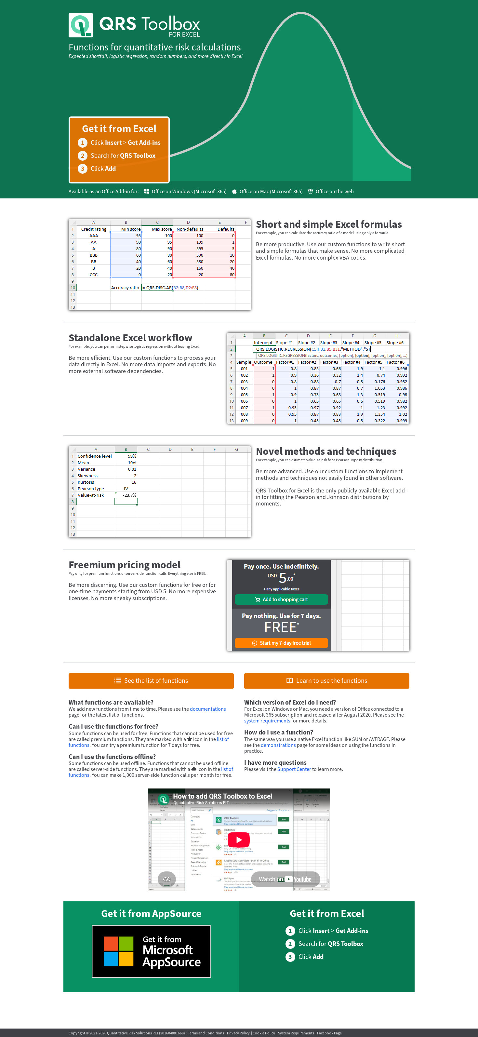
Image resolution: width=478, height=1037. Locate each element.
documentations (208, 709)
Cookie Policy (264, 1033)
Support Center (294, 769)
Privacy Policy (238, 1033)
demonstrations (278, 745)
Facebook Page (329, 1033)
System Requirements (296, 1033)
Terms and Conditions (206, 1033)
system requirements (267, 720)
